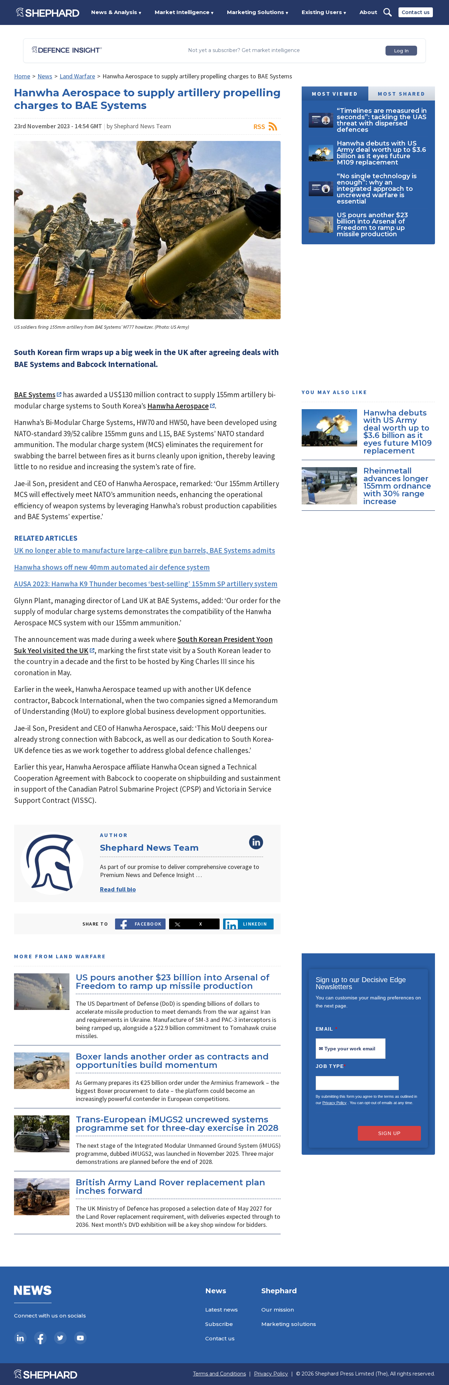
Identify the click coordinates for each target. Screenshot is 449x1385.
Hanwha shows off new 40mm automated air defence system (112, 567)
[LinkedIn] (20, 1338)
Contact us (416, 12)
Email (327, 1029)
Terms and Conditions (219, 1374)
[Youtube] (80, 1338)
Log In (401, 50)
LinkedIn (256, 842)
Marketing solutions (288, 1324)
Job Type (331, 1066)
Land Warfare (77, 76)
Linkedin (255, 924)
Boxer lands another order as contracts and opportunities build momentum (172, 1060)
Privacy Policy (334, 1103)
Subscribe (219, 1324)
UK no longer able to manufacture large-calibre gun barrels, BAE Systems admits (144, 550)
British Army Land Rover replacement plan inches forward (170, 1186)
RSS (259, 126)
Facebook (148, 924)
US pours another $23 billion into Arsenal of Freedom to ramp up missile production (172, 981)
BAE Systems (34, 394)
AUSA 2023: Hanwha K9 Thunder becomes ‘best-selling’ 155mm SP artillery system (145, 583)
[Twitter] (60, 1338)
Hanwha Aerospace (178, 406)
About (368, 12)
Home (22, 76)
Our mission (277, 1309)
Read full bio (118, 889)
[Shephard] (47, 12)
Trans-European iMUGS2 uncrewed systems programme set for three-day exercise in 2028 (177, 1123)
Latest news (221, 1309)
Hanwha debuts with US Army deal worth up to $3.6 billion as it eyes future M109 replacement (397, 431)
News (45, 76)
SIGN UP (389, 1133)
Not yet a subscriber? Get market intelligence (244, 50)
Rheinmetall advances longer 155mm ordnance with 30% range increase (397, 485)
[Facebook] (40, 1338)
